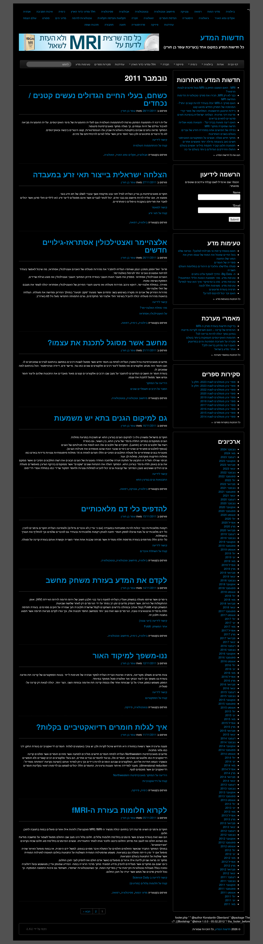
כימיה (62, 11)
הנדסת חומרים (168, 18)
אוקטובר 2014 (227, 746)
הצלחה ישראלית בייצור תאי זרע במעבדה (100, 174)
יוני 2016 (230, 669)
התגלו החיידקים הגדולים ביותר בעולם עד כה (209, 149)
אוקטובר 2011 (227, 885)
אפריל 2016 (228, 676)
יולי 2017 (230, 619)
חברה (135, 18)
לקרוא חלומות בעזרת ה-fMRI (119, 809)
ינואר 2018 (229, 607)
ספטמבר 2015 (227, 703)
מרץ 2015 (229, 727)
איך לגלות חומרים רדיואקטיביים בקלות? (101, 726)
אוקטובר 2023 (227, 461)
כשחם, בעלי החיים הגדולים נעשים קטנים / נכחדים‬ (98, 99)
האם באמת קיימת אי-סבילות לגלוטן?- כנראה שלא (206, 251)
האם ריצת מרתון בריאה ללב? (218, 345)
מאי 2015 (229, 719)
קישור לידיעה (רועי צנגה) (153, 620)
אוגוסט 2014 (228, 754)
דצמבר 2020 (228, 499)
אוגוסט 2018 (228, 592)
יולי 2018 (230, 596)
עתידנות (169, 24)
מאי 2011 (229, 904)
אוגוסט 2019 (228, 549)
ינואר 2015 (229, 734)
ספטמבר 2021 (227, 491)
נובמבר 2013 (227, 788)
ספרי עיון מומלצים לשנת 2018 (217, 401)
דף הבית (233, 64)
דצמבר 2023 (228, 457)
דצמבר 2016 (228, 646)
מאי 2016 (229, 673)
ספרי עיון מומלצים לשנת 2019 (217, 397)
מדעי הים (60, 18)
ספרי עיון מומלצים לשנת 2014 (217, 416)
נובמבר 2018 (227, 580)
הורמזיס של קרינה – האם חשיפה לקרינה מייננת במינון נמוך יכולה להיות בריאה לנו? (208, 331)
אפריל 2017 (228, 630)
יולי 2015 (230, 711)
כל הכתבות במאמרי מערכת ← (225, 354)
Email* (236, 205)
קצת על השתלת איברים (153, 551)
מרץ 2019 (229, 569)
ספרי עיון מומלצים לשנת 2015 (217, 412)
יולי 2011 (230, 896)
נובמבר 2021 (227, 488)
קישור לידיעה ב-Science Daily (150, 877)
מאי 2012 (229, 858)
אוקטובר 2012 (227, 838)
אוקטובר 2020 (227, 507)
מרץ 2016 (229, 680)
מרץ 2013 (229, 819)
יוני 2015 (230, 715)
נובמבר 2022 (227, 472)
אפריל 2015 (228, 723)
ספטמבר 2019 (227, 545)
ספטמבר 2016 (227, 657)
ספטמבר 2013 (227, 796)
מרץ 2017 (229, 634)
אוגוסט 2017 (228, 615)
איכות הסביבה (44, 11)
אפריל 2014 (228, 769)
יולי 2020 (230, 518)
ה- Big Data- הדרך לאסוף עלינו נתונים (213, 274)
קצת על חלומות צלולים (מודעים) (148, 883)
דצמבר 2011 (228, 877)
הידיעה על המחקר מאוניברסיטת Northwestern (140, 775)
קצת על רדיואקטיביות (154, 781)
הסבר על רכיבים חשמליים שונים (148, 389)
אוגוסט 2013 (228, 800)
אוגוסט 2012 (228, 846)
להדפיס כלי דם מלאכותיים (124, 508)
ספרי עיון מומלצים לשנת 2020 (217, 393)
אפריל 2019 (228, 565)
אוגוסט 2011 (228, 892)
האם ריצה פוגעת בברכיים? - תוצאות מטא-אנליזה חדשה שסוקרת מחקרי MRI (207, 124)
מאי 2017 (229, 626)
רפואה (198, 11)
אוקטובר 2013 (227, 792)
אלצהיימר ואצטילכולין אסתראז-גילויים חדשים (104, 246)
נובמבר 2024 (227, 449)
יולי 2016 (230, 665)
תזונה (122, 24)
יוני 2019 (230, 557)
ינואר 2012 (229, 873)
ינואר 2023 (229, 468)
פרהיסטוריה (138, 24)
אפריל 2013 (228, 815)
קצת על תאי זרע (158, 213)
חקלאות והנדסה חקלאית (112, 18)
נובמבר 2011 (227, 881)
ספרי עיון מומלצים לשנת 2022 (217, 389)
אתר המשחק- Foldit (155, 626)
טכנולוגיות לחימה (82, 18)
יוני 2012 (230, 854)
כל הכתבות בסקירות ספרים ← (225, 422)
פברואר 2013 (227, 823)
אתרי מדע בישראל (224, 349)
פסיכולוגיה (107, 11)
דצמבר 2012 (228, 831)
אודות (220, 64)
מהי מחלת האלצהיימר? (153, 307)
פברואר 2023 (227, 465)
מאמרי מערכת (221, 318)
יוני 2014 (230, 761)
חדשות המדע (223, 929)
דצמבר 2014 (228, 738)
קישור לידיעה (159, 139)
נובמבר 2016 (227, 649)
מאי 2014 (229, 765)
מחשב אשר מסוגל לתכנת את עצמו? (107, 342)
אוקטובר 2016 (227, 653)
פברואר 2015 (227, 730)
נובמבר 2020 (227, 503)
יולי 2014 (230, 757)
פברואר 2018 (227, 603)
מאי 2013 (229, 811)
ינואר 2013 (229, 827)
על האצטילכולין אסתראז (153, 313)
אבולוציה (124, 11)
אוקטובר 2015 (227, 700)
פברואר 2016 (227, 684)
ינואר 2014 (229, 781)
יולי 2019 (230, 553)
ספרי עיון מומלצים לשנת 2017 (217, 405)
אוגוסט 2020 (228, 515)
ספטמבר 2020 (227, 511)
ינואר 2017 (229, 642)
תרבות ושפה (91, 24)
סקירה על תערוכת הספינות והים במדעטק (211, 341)
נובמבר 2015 (227, 696)
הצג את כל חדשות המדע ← (226, 154)
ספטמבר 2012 (227, 842)
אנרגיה (27, 11)
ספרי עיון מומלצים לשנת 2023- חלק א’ (213, 386)
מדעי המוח (213, 11)
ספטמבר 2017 (227, 611)
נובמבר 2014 (227, 742)
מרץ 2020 (229, 526)
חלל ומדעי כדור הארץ (83, 11)
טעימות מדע (83, 64)
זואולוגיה (149, 18)
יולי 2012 (230, 850)
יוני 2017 (230, 623)
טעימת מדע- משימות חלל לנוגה (217, 285)
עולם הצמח (29, 18)
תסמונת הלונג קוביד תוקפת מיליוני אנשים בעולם (207, 145)
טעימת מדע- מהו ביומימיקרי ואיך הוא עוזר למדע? (206, 281)
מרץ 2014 (229, 773)
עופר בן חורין (128, 111)
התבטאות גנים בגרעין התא (151, 479)
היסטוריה (187, 18)
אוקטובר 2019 (227, 542)
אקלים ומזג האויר (225, 18)
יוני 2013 (230, 808)
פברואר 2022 (227, 484)
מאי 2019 (229, 561)
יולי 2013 (230, 804)
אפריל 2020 (228, 522)
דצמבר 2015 (228, 692)
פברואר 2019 (227, 572)
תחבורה (109, 24)
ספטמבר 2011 (227, 888)
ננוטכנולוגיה (141, 11)
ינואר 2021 (229, 495)
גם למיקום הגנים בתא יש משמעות (110, 417)
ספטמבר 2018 (227, 588)
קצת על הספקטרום (156, 698)
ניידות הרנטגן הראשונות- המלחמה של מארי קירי (207, 111)
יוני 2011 (230, 900)
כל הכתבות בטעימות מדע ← (226, 298)
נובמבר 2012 (227, 834)
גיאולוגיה (204, 18)
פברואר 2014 (227, 777)
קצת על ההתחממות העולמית (150, 145)
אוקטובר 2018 (227, 584)
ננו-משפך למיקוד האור (130, 655)
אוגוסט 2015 (228, 707)
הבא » (86, 911)
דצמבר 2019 (228, 534)
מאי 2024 (229, 453)
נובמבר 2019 (227, 538)
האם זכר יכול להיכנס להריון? (219, 293)
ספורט (45, 18)
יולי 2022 (230, 480)
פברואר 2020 (227, 530)
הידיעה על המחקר (156, 383)
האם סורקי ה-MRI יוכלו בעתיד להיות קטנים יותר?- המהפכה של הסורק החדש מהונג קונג (206, 105)
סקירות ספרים (102, 64)
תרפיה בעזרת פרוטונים (222, 289)
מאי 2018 (229, 599)
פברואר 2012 (227, 869)
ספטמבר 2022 (227, 476)
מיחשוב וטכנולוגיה (164, 11)
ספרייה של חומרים (224, 262)
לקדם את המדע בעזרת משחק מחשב (106, 580)
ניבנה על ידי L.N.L (37, 929)
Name (236, 192)
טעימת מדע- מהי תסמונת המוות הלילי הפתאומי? (206, 278)
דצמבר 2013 (228, 784)
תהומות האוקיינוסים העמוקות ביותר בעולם (210, 337)
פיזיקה (154, 24)
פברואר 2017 (227, 638)
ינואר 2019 (229, 576)
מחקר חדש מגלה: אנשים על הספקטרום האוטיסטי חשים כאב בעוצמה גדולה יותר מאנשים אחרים (206, 139)
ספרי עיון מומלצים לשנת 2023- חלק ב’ (213, 382)
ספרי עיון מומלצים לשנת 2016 (217, 409)
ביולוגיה (230, 11)
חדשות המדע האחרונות (208, 79)
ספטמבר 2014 (227, 750)
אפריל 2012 (228, 861)
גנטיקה (184, 11)
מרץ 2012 (229, 865)
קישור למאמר (159, 207)
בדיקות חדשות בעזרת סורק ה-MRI (215, 326)
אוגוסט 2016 (228, 661)
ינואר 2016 (229, 688)
